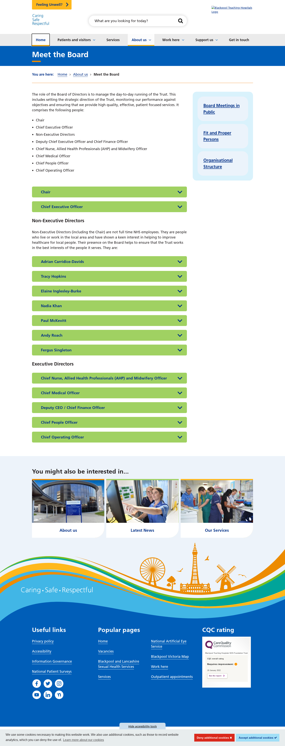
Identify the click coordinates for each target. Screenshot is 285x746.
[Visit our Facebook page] (36, 683)
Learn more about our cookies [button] (83, 740)
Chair (45, 192)
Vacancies (106, 651)
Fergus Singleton (56, 350)
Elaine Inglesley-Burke (61, 291)
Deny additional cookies (212, 737)
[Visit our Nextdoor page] (59, 694)
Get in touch (239, 40)
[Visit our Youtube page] (36, 694)
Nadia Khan (51, 305)
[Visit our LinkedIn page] (48, 694)
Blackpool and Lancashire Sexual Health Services (118, 664)
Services (113, 40)
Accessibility (41, 651)
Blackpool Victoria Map (170, 656)
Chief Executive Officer (62, 206)
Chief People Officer (59, 422)
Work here (171, 40)
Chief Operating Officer (62, 437)
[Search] (180, 21)
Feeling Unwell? (49, 4)
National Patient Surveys (52, 671)
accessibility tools (142, 726)
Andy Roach (51, 335)
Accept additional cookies (255, 737)
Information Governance (52, 661)
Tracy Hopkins (53, 276)
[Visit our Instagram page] (59, 683)
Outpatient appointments (172, 676)
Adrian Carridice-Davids (62, 261)
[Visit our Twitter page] (48, 683)
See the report (215, 676)
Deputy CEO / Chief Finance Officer (73, 407)
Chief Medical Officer (60, 393)
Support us (204, 40)
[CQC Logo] (218, 647)
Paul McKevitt (53, 320)
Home (41, 40)
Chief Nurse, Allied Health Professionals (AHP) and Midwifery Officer (104, 378)
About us (139, 40)
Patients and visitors (74, 40)
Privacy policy (43, 641)
